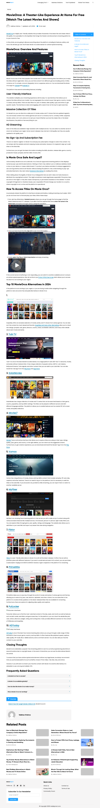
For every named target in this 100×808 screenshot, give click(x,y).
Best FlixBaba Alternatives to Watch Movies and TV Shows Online (18, 770)
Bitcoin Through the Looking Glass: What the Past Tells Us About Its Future (65, 770)
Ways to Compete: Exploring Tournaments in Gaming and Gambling (81, 87)
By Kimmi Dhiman (78, 82)
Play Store (27, 369)
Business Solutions (57, 2)
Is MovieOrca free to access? (17, 676)
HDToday (9, 633)
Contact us (65, 786)
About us (46, 786)
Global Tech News (83, 2)
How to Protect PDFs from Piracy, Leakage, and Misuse (82, 95)
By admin (75, 107)
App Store (36, 369)
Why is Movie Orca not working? (17, 692)
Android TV (25, 85)
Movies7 (8, 440)
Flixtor (8, 558)
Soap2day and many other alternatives (47, 325)
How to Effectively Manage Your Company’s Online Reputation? (82, 70)
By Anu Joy (76, 99)
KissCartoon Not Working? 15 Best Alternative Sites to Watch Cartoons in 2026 (19, 751)
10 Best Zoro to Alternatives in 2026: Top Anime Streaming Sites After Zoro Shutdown (82, 104)
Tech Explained (70, 2)
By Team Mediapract (12, 764)
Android (17, 85)
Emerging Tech (42, 2)
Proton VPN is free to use (45, 277)
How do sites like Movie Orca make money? (21, 686)
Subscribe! (13, 799)
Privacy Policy (48, 788)
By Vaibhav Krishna (78, 74)
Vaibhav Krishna (15, 26)
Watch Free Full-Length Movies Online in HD (21, 704)
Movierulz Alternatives (37, 171)
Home (9, 9)
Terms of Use (66, 788)
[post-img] (87, 742)
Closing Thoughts (79, 60)
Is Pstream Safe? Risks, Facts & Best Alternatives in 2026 (62, 751)
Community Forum (49, 791)
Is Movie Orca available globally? (18, 681)
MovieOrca (9, 34)
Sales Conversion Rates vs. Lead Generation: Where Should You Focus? (82, 78)
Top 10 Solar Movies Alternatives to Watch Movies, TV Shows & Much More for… (20, 761)
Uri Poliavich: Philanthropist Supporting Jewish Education (64, 761)
